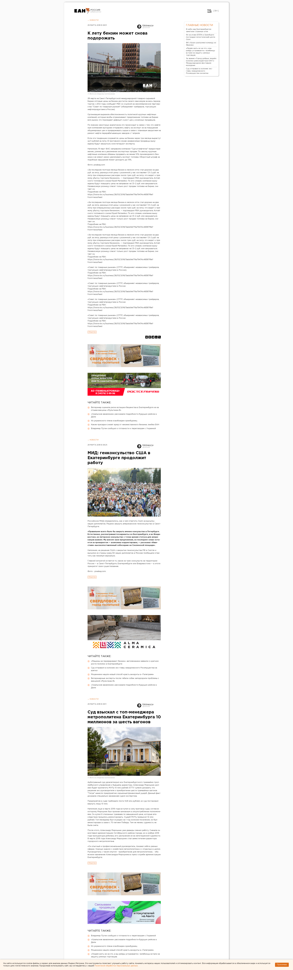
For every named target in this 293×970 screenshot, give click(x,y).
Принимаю (282, 965)
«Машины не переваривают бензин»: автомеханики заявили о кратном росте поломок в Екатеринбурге (125, 662)
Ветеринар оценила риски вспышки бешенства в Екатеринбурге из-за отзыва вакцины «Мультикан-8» (125, 409)
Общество (92, 332)
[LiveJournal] (159, 337)
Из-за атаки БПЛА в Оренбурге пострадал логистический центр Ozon (200, 37)
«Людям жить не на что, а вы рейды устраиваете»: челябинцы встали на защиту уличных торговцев (125, 955)
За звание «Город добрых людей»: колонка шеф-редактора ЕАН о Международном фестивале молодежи (201, 62)
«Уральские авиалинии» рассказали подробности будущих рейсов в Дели (124, 415)
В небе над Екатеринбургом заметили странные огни (198, 30)
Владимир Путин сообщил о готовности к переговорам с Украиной (123, 428)
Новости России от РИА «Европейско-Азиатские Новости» (82, 11)
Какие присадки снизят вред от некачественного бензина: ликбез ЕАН (125, 425)
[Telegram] (153, 337)
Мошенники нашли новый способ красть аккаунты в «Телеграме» (122, 674)
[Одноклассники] (149, 337)
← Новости (93, 20)
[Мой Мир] (156, 337)
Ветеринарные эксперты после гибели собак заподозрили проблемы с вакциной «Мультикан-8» (125, 680)
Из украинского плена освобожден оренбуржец (114, 421)
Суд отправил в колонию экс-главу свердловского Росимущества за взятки (124, 669)
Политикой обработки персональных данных (116, 966)
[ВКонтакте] (146, 337)
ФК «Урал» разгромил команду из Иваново (201, 44)
